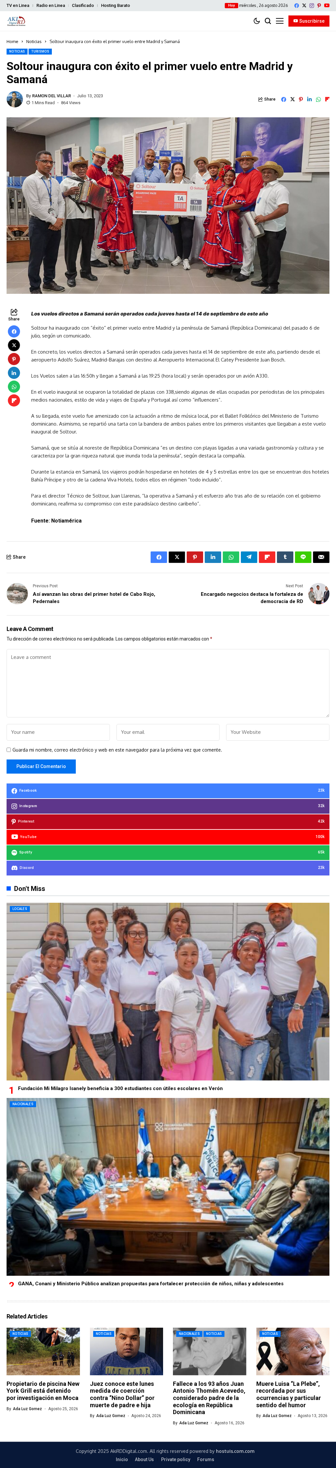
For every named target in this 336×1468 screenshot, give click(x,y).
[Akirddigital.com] (16, 20)
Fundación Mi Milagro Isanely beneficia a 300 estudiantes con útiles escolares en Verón (120, 1088)
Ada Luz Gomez (27, 1409)
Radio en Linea (50, 5)
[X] (304, 5)
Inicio (122, 1459)
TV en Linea (18, 5)
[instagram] (311, 5)
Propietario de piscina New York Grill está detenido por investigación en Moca (43, 1390)
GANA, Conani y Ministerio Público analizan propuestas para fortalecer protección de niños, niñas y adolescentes (151, 1284)
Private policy (175, 1459)
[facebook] (296, 5)
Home (12, 41)
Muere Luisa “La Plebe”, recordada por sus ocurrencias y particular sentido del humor (288, 1394)
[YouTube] (326, 5)
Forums (205, 1459)
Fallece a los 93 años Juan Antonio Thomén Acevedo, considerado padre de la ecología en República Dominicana (209, 1397)
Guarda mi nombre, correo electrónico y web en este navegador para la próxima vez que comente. (117, 750)
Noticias (34, 41)
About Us (144, 1459)
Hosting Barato (115, 5)
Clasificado (83, 5)
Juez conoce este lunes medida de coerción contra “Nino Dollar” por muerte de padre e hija (122, 1394)
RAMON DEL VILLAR (51, 95)
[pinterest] (319, 5)
